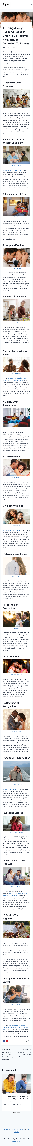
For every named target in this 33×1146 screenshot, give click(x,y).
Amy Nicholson (9, 1104)
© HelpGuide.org (16, 477)
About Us (5, 1129)
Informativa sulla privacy (17, 1129)
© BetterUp (16, 109)
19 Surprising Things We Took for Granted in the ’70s (24, 1053)
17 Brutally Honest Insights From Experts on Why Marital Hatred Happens (16, 1098)
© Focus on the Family (16, 373)
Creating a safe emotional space (13, 170)
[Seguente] (28, 1092)
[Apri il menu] (31, 4)
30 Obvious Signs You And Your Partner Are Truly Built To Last (7, 1054)
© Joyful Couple (16, 268)
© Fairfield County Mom (16, 832)
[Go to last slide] (4, 1092)
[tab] (13, 1112)
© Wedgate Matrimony (16, 674)
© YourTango (16, 525)
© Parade (16, 628)
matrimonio (6, 24)
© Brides (16, 217)
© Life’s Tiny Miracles (16, 784)
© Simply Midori (16, 731)
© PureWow (16, 322)
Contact (16, 1132)
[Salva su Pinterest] (7, 1041)
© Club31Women (16, 576)
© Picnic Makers (16, 939)
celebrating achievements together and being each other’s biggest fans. (15, 1027)
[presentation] (16, 1083)
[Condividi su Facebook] (4, 1041)
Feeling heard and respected (12, 530)
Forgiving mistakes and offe (11, 789)
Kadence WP (16, 1141)
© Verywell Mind (16, 165)
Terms (28, 1129)
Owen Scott (7, 47)
